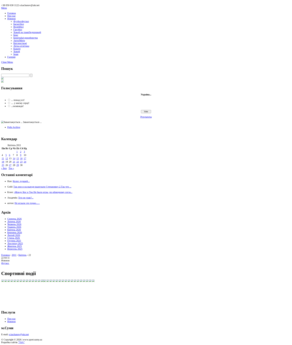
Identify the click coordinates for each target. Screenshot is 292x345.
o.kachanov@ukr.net (19, 334)
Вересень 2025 (14, 249)
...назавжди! (17, 106)
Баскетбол (18, 24)
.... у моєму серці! (20, 103)
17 (25, 158)
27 (10, 165)
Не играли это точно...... (27, 203)
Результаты (146, 117)
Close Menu (7, 62)
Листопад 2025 (15, 243)
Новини (11, 18)
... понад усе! (17, 100)
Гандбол (17, 29)
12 (6, 158)
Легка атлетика (21, 46)
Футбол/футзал (21, 21)
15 (17, 158)
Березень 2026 (14, 232)
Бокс (15, 35)
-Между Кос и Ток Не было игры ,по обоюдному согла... (43, 192)
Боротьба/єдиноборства (25, 38)
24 (25, 161)
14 (14, 158)
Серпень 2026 (14, 219)
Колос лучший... (21, 181)
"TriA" (21, 342)
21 (14, 161)
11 (3, 158)
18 (3, 161)
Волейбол (18, 27)
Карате (17, 48)
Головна (11, 13)
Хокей (16, 51)
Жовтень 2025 (14, 246)
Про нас (11, 16)
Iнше (15, 54)
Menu (4, 8)
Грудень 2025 (14, 240)
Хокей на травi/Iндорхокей (27, 32)
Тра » (11, 168)
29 (17, 165)
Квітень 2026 (14, 229)
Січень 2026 (13, 238)
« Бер (4, 168)
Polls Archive (13, 127)
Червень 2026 (14, 224)
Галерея (11, 57)
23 (21, 161)
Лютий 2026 (13, 235)
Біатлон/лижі (20, 43)
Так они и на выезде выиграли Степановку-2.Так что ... (42, 186)
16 (21, 158)
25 (3, 165)
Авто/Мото (19, 40)
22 (17, 161)
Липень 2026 (14, 221)
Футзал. (5, 263)
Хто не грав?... (25, 197)
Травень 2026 (14, 227)
